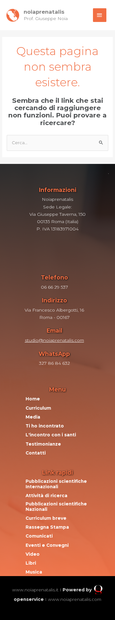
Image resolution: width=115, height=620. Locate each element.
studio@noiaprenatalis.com (54, 340)
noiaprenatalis (44, 12)
